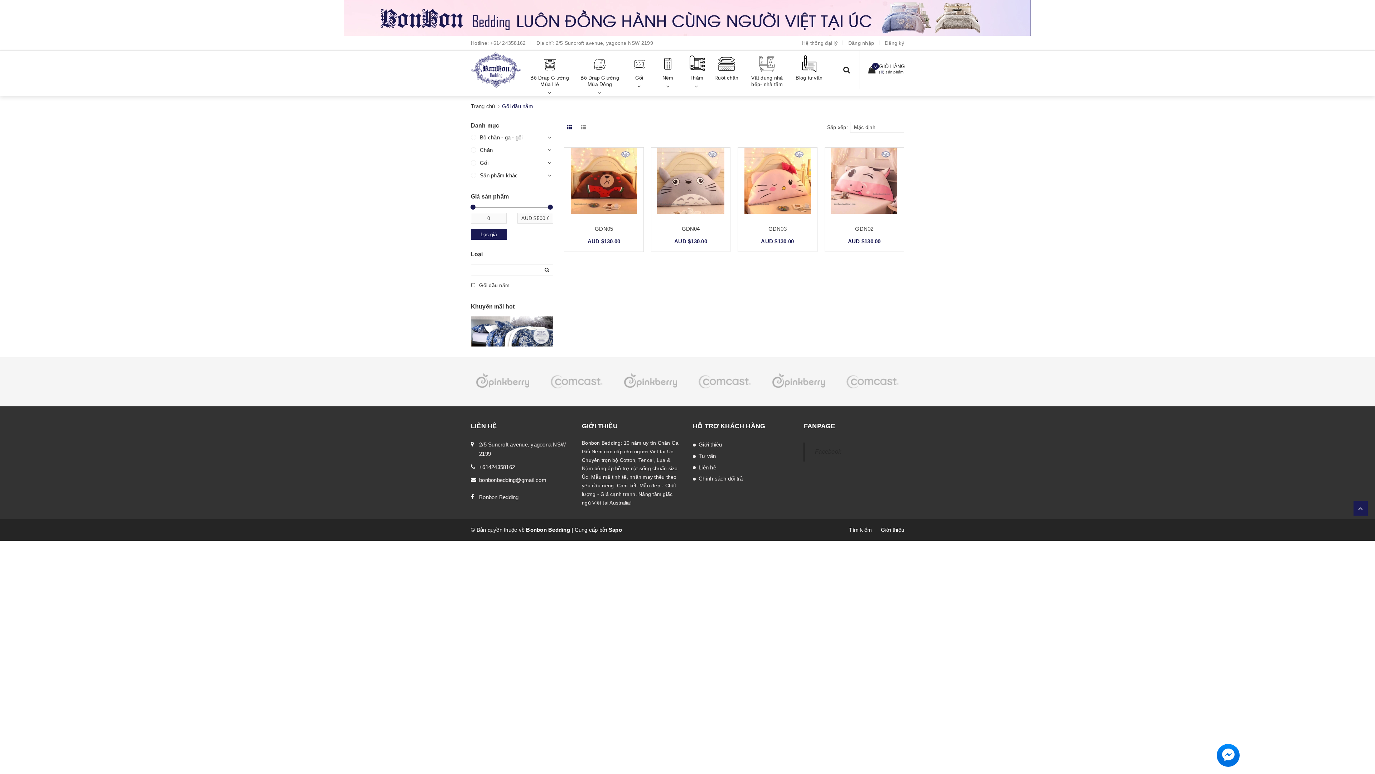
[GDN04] (690, 183)
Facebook (828, 452)
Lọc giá (489, 234)
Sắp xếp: (837, 127)
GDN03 (777, 229)
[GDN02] (864, 183)
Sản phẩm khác (499, 175)
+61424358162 (508, 43)
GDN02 (864, 229)
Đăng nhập (861, 43)
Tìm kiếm (860, 530)
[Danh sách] (585, 127)
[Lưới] (570, 127)
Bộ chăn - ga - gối (501, 137)
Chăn (486, 150)
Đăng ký (894, 43)
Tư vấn (707, 456)
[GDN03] (777, 183)
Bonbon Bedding (499, 497)
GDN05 (604, 229)
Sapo (615, 530)
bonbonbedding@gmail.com (512, 480)
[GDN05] (603, 183)
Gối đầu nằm (494, 285)
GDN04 (691, 229)
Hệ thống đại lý (820, 43)
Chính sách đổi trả (721, 479)
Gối (484, 163)
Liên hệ (707, 467)
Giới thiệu (710, 444)
